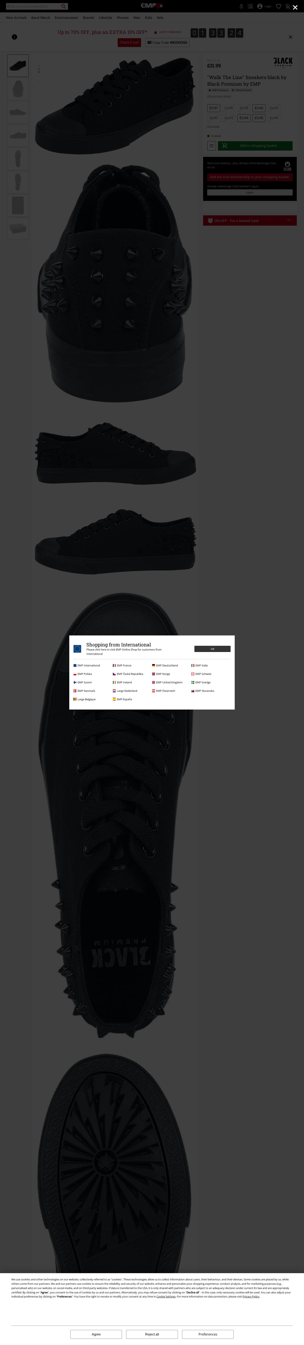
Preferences (208, 1334)
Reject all (152, 1334)
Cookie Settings (166, 1296)
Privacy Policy (251, 1296)
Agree (96, 1334)
